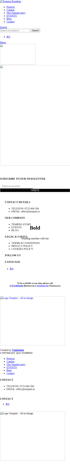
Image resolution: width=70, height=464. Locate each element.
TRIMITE (35, 190)
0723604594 (17, 286)
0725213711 (43, 286)
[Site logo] (10, 1)
